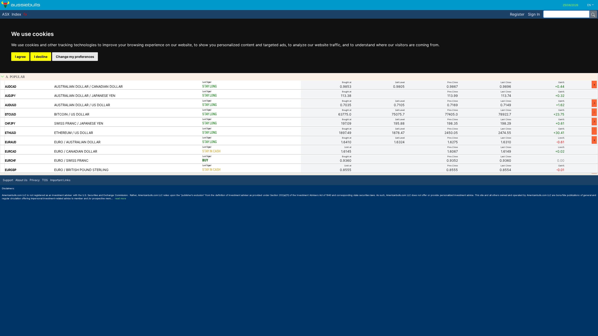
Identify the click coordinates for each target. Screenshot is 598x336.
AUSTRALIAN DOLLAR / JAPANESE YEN (84, 96)
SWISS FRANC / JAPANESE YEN (78, 123)
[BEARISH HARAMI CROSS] (594, 112)
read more (120, 198)
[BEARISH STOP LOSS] (594, 84)
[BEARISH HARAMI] (594, 103)
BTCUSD (10, 114)
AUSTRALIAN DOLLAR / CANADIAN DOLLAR (88, 86)
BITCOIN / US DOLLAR (71, 114)
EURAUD (10, 142)
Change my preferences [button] (75, 57)
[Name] (593, 14)
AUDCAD (10, 86)
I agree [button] (20, 57)
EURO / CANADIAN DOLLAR (75, 151)
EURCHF (10, 160)
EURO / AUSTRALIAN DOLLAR (77, 142)
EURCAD (10, 151)
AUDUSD (10, 105)
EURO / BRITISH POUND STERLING (81, 170)
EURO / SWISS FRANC (71, 160)
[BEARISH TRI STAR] (594, 130)
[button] (592, 5)
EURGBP (10, 170)
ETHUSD (10, 133)
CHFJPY (10, 123)
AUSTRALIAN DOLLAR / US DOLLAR (82, 105)
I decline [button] (40, 57)
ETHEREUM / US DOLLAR (73, 133)
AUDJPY (10, 96)
